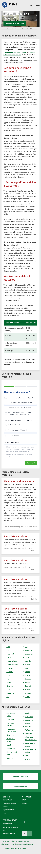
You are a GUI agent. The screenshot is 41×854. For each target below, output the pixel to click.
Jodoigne (28, 650)
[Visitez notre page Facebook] (24, 822)
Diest (8, 679)
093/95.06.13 (8, 824)
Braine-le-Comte (12, 665)
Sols (26, 756)
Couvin (8, 675)
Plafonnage (29, 730)
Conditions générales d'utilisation (22, 844)
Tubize (27, 689)
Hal (7, 697)
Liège (27, 657)
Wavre (27, 697)
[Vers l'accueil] (9, 7)
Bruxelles (9, 668)
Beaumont (10, 654)
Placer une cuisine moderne (19, 481)
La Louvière (29, 654)
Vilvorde (28, 693)
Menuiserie (29, 717)
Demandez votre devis (15, 24)
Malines (28, 665)
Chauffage (10, 719)
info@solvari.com (9, 833)
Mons (27, 668)
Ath (7, 650)
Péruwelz (28, 682)
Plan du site (5, 844)
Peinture (28, 726)
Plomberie (28, 734)
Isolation (9, 758)
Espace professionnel (20, 786)
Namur (27, 672)
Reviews (24, 803)
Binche (8, 657)
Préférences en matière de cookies (15, 849)
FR (24, 833)
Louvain (28, 661)
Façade (9, 745)
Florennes (9, 686)
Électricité (10, 735)
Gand (8, 689)
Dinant (8, 682)
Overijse (28, 679)
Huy (26, 647)
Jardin (27, 713)
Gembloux (10, 693)
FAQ (4, 813)
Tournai (28, 686)
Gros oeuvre (10, 748)
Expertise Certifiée (9, 810)
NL (29, 833)
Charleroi (9, 672)
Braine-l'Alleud (11, 661)
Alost (8, 647)
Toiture (27, 759)
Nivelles (27, 675)
